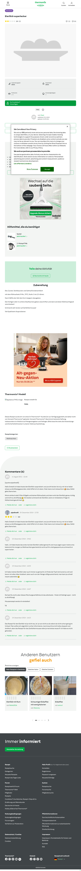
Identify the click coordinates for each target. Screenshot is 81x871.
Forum (7, 783)
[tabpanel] (40, 699)
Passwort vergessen (49, 774)
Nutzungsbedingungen (13, 817)
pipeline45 (15, 512)
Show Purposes (32, 169)
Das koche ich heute (12, 805)
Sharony (37, 708)
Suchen (45, 783)
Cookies (8, 841)
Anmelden (45, 768)
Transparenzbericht (49, 820)
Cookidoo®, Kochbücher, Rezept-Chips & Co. (21, 799)
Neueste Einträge (48, 778)
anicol (60, 705)
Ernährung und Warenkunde (15, 802)
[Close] (67, 126)
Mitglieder (8, 793)
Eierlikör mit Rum (13, 702)
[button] (8, 4)
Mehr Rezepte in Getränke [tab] (15, 669)
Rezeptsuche (9, 768)
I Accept (47, 169)
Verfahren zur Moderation (14, 824)
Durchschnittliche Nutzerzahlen (53, 817)
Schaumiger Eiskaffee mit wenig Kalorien (39, 703)
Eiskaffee (59, 702)
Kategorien (9, 771)
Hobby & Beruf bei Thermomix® (16, 809)
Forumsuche (46, 790)
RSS (43, 847)
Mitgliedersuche (48, 793)
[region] (40, 149)
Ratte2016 (13, 705)
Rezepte (8, 796)
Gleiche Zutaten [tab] (47, 669)
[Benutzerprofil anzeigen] (33, 117)
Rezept (7, 765)
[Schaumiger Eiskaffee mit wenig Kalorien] (40, 685)
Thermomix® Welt (11, 790)
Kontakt (45, 844)
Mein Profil (55, 765)
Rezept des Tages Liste (13, 778)
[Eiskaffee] (65, 685)
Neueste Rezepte (11, 774)
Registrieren (46, 771)
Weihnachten (11, 438)
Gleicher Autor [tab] (33, 669)
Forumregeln (9, 820)
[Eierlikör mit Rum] (16, 685)
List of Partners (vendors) (23, 163)
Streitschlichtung (48, 829)
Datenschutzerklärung (13, 838)
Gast (42, 115)
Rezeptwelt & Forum (12, 786)
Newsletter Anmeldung (15, 749)
